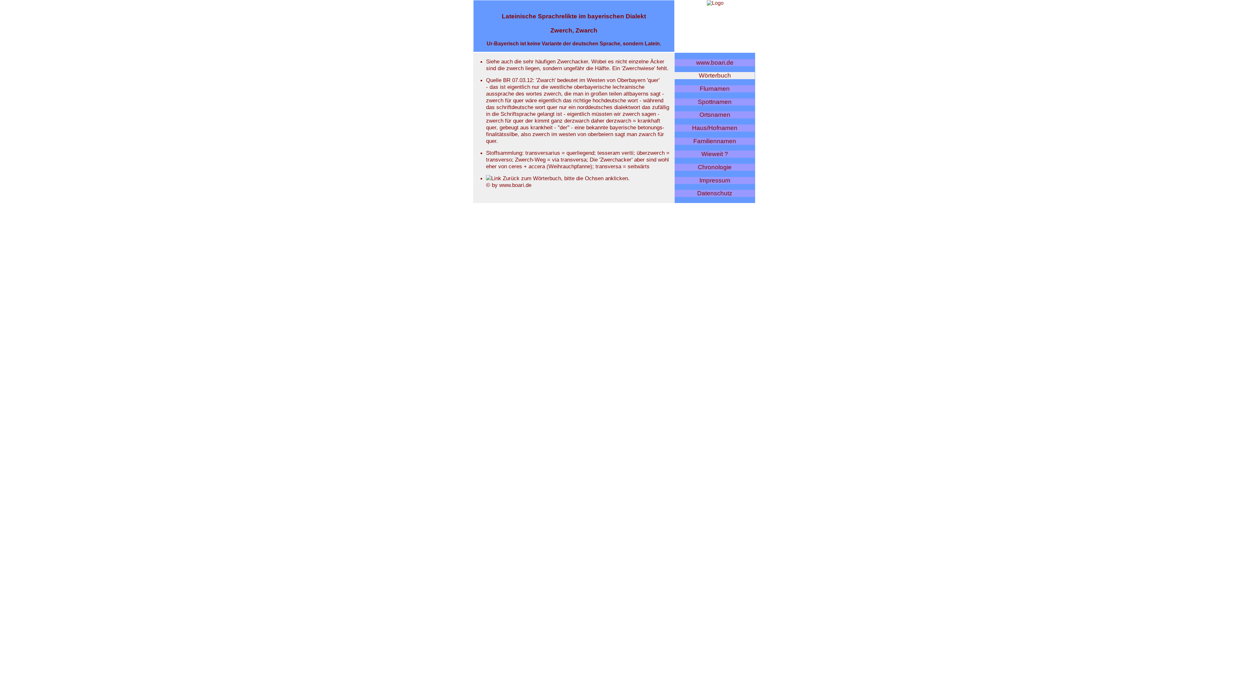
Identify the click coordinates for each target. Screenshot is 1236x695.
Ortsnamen (714, 114)
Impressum (714, 180)
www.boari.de (715, 62)
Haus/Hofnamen (714, 128)
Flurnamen (715, 88)
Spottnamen (715, 101)
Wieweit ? (714, 154)
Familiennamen (714, 141)
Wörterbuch (715, 75)
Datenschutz (714, 193)
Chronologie (715, 167)
